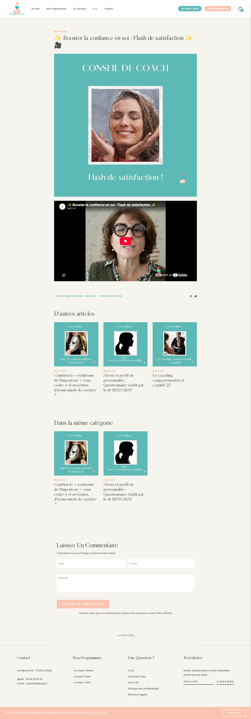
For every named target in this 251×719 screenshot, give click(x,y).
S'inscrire (225, 681)
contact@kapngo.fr (37, 683)
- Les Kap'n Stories (83, 670)
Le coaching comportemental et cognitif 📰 (168, 381)
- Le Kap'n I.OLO (82, 682)
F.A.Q (131, 670)
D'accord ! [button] (234, 712)
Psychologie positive (111, 296)
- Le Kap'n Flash (81, 676)
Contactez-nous (137, 676)
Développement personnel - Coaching (75, 296)
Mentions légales (138, 694)
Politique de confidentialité (143, 688)
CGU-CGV (133, 682)
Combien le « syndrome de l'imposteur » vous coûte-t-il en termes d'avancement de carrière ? (75, 385)
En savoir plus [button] (98, 712)
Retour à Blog (127, 635)
